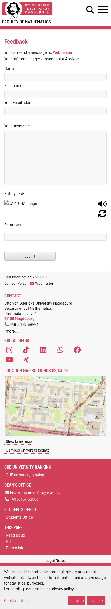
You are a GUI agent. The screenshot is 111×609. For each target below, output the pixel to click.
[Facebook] (77, 350)
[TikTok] (26, 350)
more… (12, 331)
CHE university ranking (25, 475)
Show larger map (19, 441)
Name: (9, 68)
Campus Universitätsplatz (27, 450)
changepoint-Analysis (61, 59)
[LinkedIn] (43, 350)
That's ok (96, 600)
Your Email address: (20, 102)
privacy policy (62, 588)
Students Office (19, 517)
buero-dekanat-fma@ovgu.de (35, 493)
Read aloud (15, 535)
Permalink (14, 548)
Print (10, 541)
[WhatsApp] (60, 350)
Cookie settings (17, 600)
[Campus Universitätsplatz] (55, 434)
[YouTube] (9, 360)
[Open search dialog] (90, 9)
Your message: (17, 126)
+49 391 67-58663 (24, 324)
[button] (102, 206)
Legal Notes (56, 560)
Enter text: (13, 225)
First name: (13, 85)
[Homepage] (34, 11)
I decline (77, 600)
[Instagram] (9, 350)
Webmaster (44, 283)
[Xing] (26, 360)
